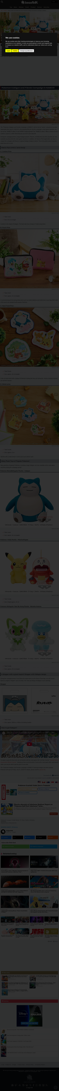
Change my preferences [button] (26, 50)
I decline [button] (15, 50)
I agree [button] (8, 50)
